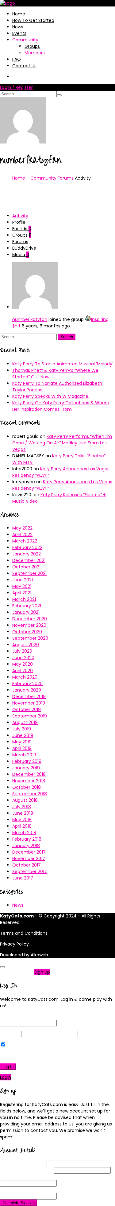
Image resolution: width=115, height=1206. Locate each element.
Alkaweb (39, 955)
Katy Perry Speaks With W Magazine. (50, 396)
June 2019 (22, 735)
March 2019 (24, 755)
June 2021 (22, 580)
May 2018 (22, 820)
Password (10, 1034)
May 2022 (22, 528)
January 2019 (26, 768)
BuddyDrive (24, 248)
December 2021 (28, 560)
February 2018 (26, 839)
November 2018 (28, 781)
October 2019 (26, 709)
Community (25, 40)
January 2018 (26, 845)
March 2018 (24, 833)
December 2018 (29, 774)
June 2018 (22, 813)
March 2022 (24, 541)
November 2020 (29, 625)
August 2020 (25, 645)
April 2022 (22, 534)
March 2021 (24, 599)
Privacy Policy (14, 944)
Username (22, 1164)
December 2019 (29, 696)
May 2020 (22, 664)
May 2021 (21, 586)
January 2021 (26, 612)
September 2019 (29, 716)
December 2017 (29, 852)
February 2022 (27, 547)
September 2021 (29, 573)
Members (35, 53)
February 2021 (26, 606)
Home (18, 14)
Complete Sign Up (18, 1202)
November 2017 (28, 858)
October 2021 (26, 567)
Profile (18, 222)
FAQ (16, 59)
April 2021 (21, 593)
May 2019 (22, 742)
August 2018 (25, 800)
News (17, 27)
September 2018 (29, 794)
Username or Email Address (29, 1016)
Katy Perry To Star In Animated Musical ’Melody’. (63, 364)
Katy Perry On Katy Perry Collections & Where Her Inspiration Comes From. (60, 406)
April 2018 (22, 826)
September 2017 (29, 871)
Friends (21, 229)
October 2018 (26, 787)
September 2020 (30, 638)
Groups (32, 46)
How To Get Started (33, 20)
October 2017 (26, 865)
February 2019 (26, 761)
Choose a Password (32, 1177)
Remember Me (22, 1045)
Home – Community (34, 178)
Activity (20, 216)
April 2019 (22, 748)
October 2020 (27, 632)
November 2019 (28, 703)
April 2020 (22, 670)
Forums (66, 178)
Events (19, 33)
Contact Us (24, 66)
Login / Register (16, 87)
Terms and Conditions (24, 933)
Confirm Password (31, 1190)
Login (5, 1077)
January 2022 (26, 554)
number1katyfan (29, 319)
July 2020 (22, 651)
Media (20, 255)
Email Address (26, 1170)
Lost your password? (24, 1056)
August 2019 (25, 722)
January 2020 (26, 690)
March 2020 (24, 677)
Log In (7, 1066)
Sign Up (42, 972)
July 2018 (21, 807)
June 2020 (23, 658)
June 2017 (22, 878)
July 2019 (21, 729)
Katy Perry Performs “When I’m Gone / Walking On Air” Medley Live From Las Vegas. (62, 442)
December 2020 (29, 619)
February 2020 (27, 683)
